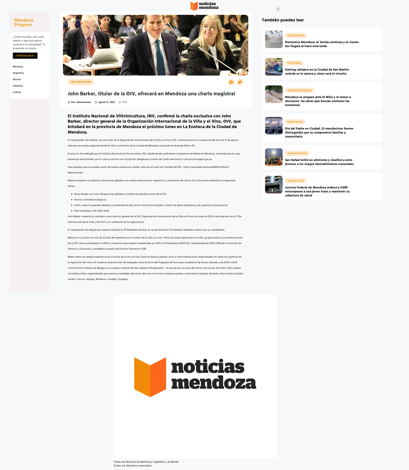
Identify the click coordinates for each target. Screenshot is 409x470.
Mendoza (18, 67)
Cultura (17, 92)
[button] (278, 9)
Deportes (18, 86)
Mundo (17, 79)
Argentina (18, 73)
